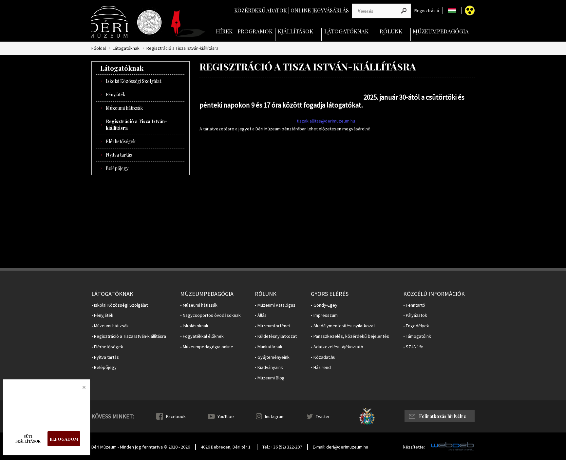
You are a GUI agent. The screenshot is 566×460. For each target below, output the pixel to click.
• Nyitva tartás (105, 357)
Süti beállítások (28, 439)
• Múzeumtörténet (273, 326)
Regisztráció (426, 10)
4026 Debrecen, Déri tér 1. (226, 447)
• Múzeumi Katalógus (275, 305)
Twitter (323, 416)
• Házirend (321, 367)
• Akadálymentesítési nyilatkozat (343, 326)
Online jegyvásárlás (320, 10)
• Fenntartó (414, 305)
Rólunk (391, 31)
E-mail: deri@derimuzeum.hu (340, 447)
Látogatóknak (346, 31)
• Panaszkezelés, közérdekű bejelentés (350, 336)
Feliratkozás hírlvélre (442, 416)
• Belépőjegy (104, 367)
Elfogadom (64, 439)
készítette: (414, 447)
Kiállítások (295, 31)
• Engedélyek (416, 326)
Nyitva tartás (119, 155)
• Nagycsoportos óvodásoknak (210, 315)
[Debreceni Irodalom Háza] (188, 23)
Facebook (176, 416)
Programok (255, 31)
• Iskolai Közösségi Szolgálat (119, 305)
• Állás (261, 315)
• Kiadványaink (269, 367)
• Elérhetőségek (107, 347)
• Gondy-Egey (324, 305)
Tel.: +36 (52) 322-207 (282, 447)
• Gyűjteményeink (272, 357)
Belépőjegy (117, 168)
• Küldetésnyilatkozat (276, 336)
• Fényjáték (102, 315)
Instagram (275, 416)
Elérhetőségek (121, 141)
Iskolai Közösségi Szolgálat (133, 81)
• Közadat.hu (323, 357)
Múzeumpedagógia (441, 31)
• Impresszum (324, 315)
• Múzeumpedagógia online (206, 347)
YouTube (225, 416)
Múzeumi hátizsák (124, 108)
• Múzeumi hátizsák (110, 326)
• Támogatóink (417, 336)
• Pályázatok (415, 315)
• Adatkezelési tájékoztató (337, 347)
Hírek (224, 31)
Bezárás (80, 389)
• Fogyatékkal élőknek (202, 336)
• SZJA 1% (413, 347)
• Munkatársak (268, 347)
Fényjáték (115, 94)
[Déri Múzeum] (110, 22)
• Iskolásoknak (194, 326)
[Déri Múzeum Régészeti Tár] (149, 22)
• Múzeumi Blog (270, 378)
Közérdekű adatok (260, 10)
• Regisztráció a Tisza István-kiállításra (128, 336)
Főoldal (98, 48)
